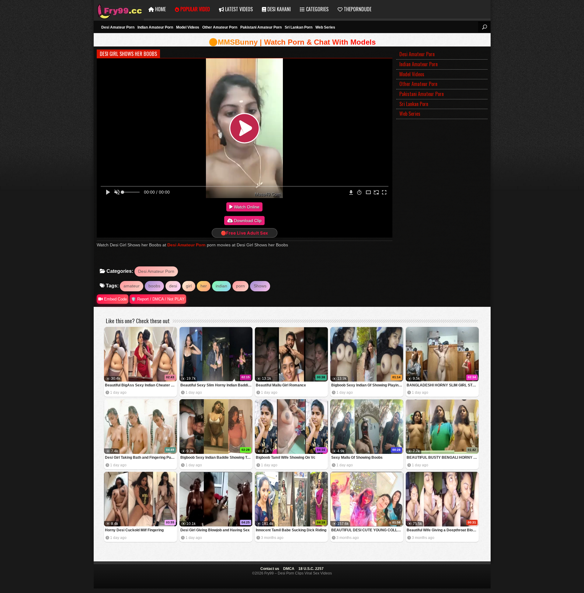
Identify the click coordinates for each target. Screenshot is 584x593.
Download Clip (247, 220)
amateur (131, 285)
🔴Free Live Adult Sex (244, 232)
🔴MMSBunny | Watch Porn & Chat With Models (292, 42)
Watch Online (246, 206)
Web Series (325, 27)
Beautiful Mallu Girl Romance (281, 385)
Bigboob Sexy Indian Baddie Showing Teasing (216, 457)
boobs (154, 285)
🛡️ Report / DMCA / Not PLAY (158, 299)
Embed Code (115, 299)
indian (221, 285)
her (203, 285)
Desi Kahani (278, 9)
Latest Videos (238, 9)
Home (160, 9)
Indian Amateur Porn (155, 27)
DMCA (288, 569)
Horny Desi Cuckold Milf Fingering (134, 530)
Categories (316, 9)
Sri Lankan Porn (298, 27)
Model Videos (187, 27)
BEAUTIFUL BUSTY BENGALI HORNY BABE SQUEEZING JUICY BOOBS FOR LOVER (443, 457)
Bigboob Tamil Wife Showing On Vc (285, 457)
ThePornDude (356, 9)
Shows (260, 285)
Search (484, 27)
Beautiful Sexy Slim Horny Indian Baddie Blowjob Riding (216, 385)
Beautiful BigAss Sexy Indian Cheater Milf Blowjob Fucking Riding (141, 385)
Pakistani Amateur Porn (261, 27)
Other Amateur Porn (219, 27)
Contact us (269, 569)
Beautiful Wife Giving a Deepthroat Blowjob (443, 530)
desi (173, 285)
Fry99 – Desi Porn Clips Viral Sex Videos (119, 9)
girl (189, 285)
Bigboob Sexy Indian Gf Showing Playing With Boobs (367, 385)
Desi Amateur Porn (117, 27)
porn (240, 285)
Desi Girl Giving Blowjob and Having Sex (215, 530)
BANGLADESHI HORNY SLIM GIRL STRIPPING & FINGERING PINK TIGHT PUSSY (443, 385)
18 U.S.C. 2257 (311, 569)
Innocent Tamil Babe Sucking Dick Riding (291, 530)
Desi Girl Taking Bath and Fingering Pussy (141, 457)
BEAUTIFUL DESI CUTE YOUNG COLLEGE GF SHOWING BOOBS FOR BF (367, 530)
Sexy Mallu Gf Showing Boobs (357, 457)
